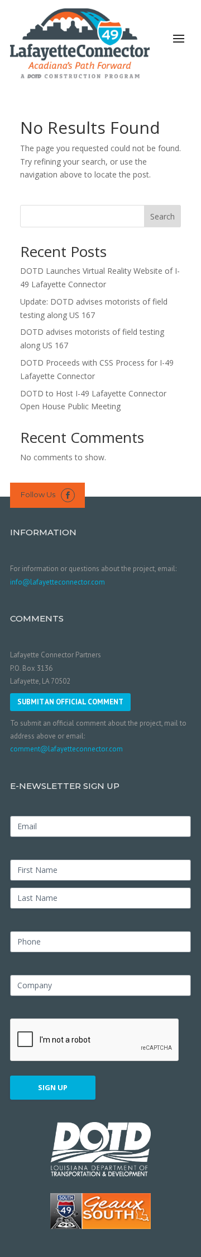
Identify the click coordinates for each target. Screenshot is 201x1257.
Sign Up (53, 1087)
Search (162, 216)
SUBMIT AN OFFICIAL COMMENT (70, 702)
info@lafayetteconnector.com (57, 582)
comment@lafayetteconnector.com (66, 749)
